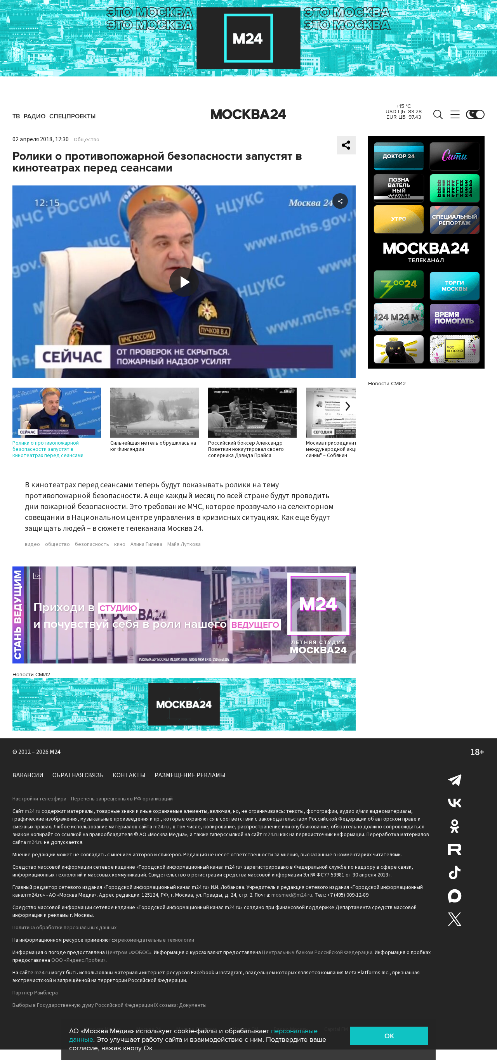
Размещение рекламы (190, 775)
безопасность (92, 544)
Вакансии (27, 775)
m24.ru (32, 811)
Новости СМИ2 (31, 674)
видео (32, 544)
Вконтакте (454, 803)
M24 (55, 752)
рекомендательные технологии (156, 940)
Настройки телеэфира (39, 799)
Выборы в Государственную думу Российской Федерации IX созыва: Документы (109, 1005)
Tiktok (454, 872)
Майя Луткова (184, 544)
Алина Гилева (146, 544)
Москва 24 (248, 114)
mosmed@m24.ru (291, 895)
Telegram (454, 779)
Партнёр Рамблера (35, 993)
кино (119, 544)
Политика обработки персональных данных (64, 928)
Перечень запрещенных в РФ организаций (122, 799)
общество (57, 544)
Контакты (129, 775)
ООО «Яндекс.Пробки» (78, 960)
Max (454, 896)
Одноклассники (454, 826)
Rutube (454, 849)
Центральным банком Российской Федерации (317, 952)
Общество (86, 140)
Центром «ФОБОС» (128, 952)
